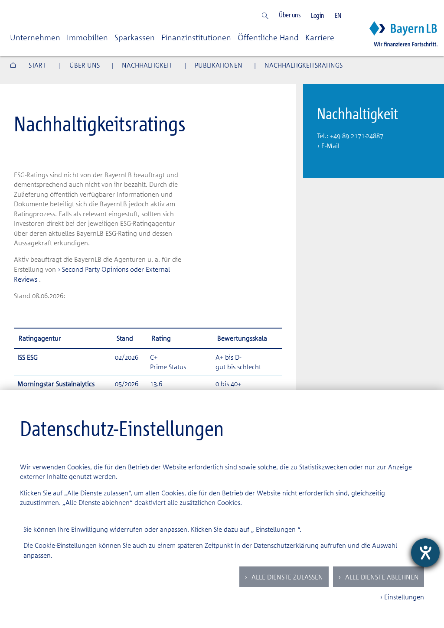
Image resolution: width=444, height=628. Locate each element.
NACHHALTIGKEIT (147, 65)
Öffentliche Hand (268, 37)
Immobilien (87, 37)
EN (338, 15)
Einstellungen (276, 529)
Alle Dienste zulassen (286, 577)
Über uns (289, 15)
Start (37, 65)
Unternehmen (35, 37)
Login (317, 15)
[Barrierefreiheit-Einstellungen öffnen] (425, 552)
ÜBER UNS (84, 65)
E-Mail (330, 146)
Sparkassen (134, 37)
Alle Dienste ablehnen (381, 577)
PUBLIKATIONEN (218, 65)
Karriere (319, 37)
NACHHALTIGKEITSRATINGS (303, 65)
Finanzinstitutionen (196, 37)
